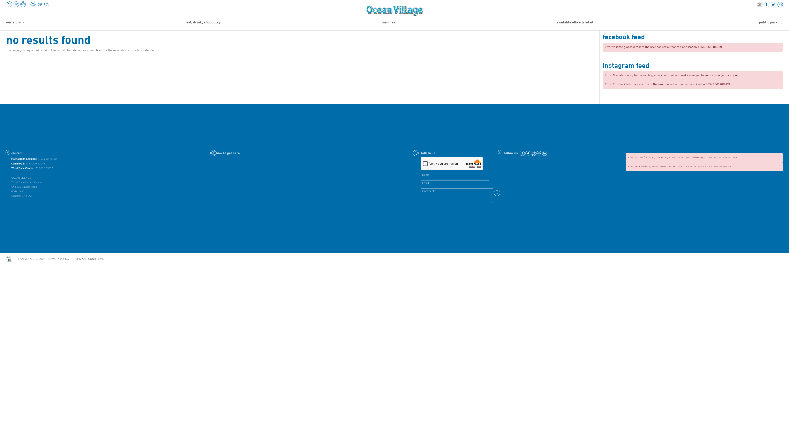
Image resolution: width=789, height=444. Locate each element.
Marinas (388, 22)
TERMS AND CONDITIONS (88, 259)
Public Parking (770, 22)
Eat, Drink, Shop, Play (203, 22)
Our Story (13, 22)
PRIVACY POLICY (58, 259)
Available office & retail (575, 22)
